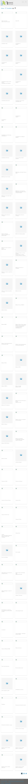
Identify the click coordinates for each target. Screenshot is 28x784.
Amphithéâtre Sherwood (5, 157)
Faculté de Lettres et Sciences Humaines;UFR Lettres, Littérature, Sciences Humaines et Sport (21, 255)
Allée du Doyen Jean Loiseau (6, 21)
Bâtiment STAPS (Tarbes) (5, 443)
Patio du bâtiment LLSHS (5, 690)
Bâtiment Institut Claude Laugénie (21, 324)
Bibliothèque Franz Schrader (6, 176)
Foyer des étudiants (5, 557)
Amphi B (3, 63)
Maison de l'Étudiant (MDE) (6, 648)
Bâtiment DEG (4, 249)
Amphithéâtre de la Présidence (6, 83)
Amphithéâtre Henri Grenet (20, 100)
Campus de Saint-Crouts (5, 514)
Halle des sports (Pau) (19, 574)
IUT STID (3, 611)
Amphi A (17, 44)
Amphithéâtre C (18, 62)
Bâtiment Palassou (4, 424)
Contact (2, 783)
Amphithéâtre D (18, 81)
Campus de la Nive (4, 481)
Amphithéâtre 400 (4, 43)
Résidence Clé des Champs (20, 728)
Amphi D (17, 82)
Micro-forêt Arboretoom (5, 666)
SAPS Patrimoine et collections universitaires (16, 781)
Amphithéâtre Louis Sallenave (20, 136)
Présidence (3, 704)
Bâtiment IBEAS (4, 324)
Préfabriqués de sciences (19, 689)
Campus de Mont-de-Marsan (6, 500)
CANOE (3, 534)
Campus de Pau (18, 500)
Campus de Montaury (19, 481)
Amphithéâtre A (18, 43)
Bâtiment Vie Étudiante (19, 438)
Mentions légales (8, 783)
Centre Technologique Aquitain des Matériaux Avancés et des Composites (7, 536)
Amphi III (17, 137)
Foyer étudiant (18, 552)
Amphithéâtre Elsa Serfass (6, 100)
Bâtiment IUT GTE (18, 402)
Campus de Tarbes (18, 519)
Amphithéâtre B (4, 62)
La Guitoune (3, 629)
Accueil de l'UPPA (4, 781)
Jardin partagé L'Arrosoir (19, 610)
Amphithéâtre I (4, 119)
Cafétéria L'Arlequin (19, 462)
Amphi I (3, 120)
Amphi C (17, 63)
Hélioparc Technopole (19, 595)
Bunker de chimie (4, 458)
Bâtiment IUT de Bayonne (6, 405)
